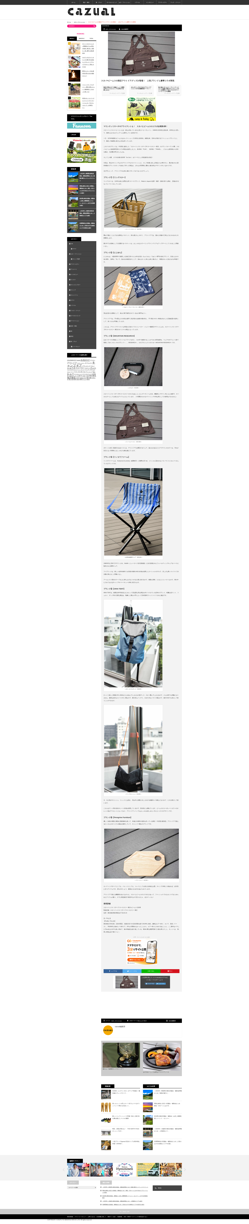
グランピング (86, 366)
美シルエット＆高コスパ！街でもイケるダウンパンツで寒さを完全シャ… (126, 1104)
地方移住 (71, 377)
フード (72, 372)
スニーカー (80, 368)
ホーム (73, 2)
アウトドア (72, 363)
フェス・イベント (175, 2)
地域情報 (119, 1216)
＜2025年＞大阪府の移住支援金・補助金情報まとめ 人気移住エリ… (168, 1130)
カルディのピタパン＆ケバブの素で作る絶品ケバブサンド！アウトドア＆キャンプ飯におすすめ (88, 62)
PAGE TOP (126, 1211)
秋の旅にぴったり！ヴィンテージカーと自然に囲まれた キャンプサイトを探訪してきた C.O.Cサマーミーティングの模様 (168, 89)
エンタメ (73, 279)
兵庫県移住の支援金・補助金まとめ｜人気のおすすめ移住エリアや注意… (167, 1142)
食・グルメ (99, 2)
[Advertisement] (141, 1005)
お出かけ (85, 360)
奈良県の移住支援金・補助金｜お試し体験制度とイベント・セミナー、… (167, 1117)
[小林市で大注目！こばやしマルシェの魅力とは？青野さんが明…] (78, 1170)
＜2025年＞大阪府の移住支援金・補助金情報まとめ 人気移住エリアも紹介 (87, 213)
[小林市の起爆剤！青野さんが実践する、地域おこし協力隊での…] (171, 1170)
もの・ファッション (124, 2)
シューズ (71, 368)
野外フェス (83, 379)
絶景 (75, 379)
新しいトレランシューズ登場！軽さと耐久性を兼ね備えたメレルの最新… (126, 1117)
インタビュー (150, 2)
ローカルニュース (78, 374)
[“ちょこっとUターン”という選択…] (101, 1170)
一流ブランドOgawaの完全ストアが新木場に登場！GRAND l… (126, 1142)
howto (78, 360)
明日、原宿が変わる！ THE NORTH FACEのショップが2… (125, 1130)
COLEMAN (70, 360)
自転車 (78, 379)
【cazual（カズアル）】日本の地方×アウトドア (158, 1221)
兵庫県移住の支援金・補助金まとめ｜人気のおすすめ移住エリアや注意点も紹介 (87, 226)
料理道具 (81, 378)
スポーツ (87, 368)
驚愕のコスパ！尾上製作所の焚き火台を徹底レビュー (88, 73)
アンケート (74, 269)
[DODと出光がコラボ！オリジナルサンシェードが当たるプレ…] (124, 1170)
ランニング (89, 372)
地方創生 (92, 376)
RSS (159, 1188)
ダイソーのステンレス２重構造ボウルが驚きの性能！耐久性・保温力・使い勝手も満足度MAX (88, 48)
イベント (88, 363)
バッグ (87, 369)
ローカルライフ (87, 374)
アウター (92, 360)
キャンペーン (74, 295)
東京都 (88, 378)
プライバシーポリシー (80, 1216)
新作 (85, 378)
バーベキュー (76, 346)
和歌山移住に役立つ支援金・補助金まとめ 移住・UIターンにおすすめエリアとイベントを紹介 (87, 189)
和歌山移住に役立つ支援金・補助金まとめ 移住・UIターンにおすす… (167, 1104)
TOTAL (91, 38)
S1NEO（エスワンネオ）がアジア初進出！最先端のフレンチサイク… (126, 1092)
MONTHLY (82, 38)
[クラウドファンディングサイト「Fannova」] (81, 128)
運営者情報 (70, 1216)
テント (93, 368)
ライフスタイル (80, 372)
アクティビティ (162, 2)
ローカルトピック (112, 2)
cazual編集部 (124, 29)
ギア (145, 1020)
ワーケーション (75, 321)
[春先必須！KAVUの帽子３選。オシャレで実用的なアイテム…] (148, 1170)
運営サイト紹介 (112, 1216)
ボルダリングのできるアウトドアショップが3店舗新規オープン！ (141, 88)
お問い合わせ (91, 1216)
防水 (88, 379)
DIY (75, 360)
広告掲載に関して (101, 1216)
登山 (70, 379)
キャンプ (140, 1020)
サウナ (74, 248)
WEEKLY (72, 38)
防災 (72, 336)
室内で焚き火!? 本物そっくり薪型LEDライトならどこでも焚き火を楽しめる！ (113, 89)
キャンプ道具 (76, 259)
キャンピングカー (75, 284)
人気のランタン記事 (74, 376)
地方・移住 (86, 2)
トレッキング (81, 369)
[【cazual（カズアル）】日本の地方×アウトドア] (91, 11)
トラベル (137, 2)
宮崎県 (77, 378)
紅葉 (72, 379)
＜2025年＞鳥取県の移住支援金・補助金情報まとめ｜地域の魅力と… (168, 1092)
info (72, 243)
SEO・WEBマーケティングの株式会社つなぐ (135, 1216)
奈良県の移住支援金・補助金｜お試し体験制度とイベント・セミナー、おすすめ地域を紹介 (87, 202)
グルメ (93, 366)
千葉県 (87, 375)
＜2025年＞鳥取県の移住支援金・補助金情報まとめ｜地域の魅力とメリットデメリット (87, 177)
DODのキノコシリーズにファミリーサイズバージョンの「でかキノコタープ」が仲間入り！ (88, 103)
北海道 (83, 375)
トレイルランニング (72, 369)
